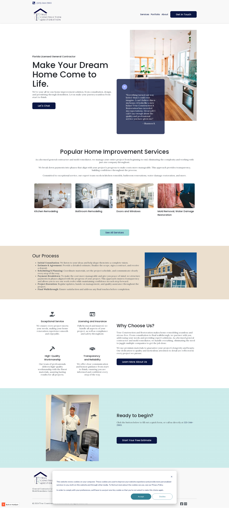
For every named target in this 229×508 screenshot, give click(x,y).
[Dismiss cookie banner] (172, 476)
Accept (141, 496)
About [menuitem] (165, 14)
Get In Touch (183, 14)
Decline (162, 496)
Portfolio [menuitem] (155, 14)
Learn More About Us (134, 361)
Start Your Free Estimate (136, 440)
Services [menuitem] (144, 14)
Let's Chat (44, 105)
